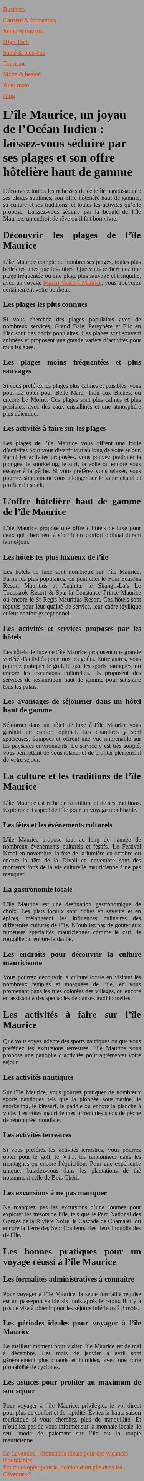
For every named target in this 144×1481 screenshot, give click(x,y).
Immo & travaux (23, 31)
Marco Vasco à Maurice (72, 282)
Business (14, 9)
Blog (9, 96)
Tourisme (14, 63)
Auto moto (16, 85)
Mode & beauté (22, 74)
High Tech (16, 42)
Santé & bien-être (24, 52)
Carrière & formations (29, 20)
